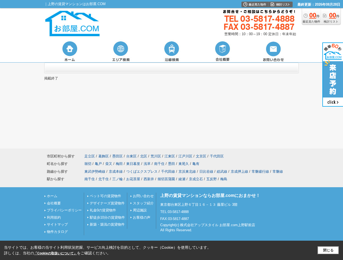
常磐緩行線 (260, 171)
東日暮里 (133, 164)
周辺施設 (140, 210)
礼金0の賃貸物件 (103, 210)
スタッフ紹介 (143, 203)
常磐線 (278, 171)
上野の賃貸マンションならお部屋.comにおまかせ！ (210, 195)
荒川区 (156, 156)
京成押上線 (239, 171)
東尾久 (183, 164)
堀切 (87, 164)
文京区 (201, 156)
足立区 (89, 156)
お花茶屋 (133, 179)
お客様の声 (141, 217)
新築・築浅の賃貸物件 (107, 224)
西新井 (149, 179)
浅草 (147, 164)
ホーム (52, 196)
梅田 (119, 164)
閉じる (328, 250)
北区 (143, 156)
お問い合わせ (143, 196)
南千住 (159, 164)
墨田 (171, 164)
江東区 (170, 156)
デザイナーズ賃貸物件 (107, 203)
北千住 (103, 179)
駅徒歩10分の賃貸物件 (107, 217)
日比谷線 (206, 171)
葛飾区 (103, 156)
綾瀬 (181, 179)
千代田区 (217, 156)
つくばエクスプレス (142, 171)
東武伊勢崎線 (94, 171)
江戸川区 (185, 156)
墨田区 (117, 156)
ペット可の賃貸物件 (105, 196)
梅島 (223, 179)
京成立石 (196, 179)
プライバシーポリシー (64, 210)
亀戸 (98, 164)
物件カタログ (57, 232)
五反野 (211, 179)
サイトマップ (57, 224)
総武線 (222, 171)
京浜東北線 (187, 171)
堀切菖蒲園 (166, 179)
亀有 (195, 164)
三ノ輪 (117, 179)
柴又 (108, 164)
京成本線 (116, 171)
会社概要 (54, 203)
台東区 (131, 156)
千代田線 (168, 171)
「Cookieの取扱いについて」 (55, 253)
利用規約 (54, 217)
